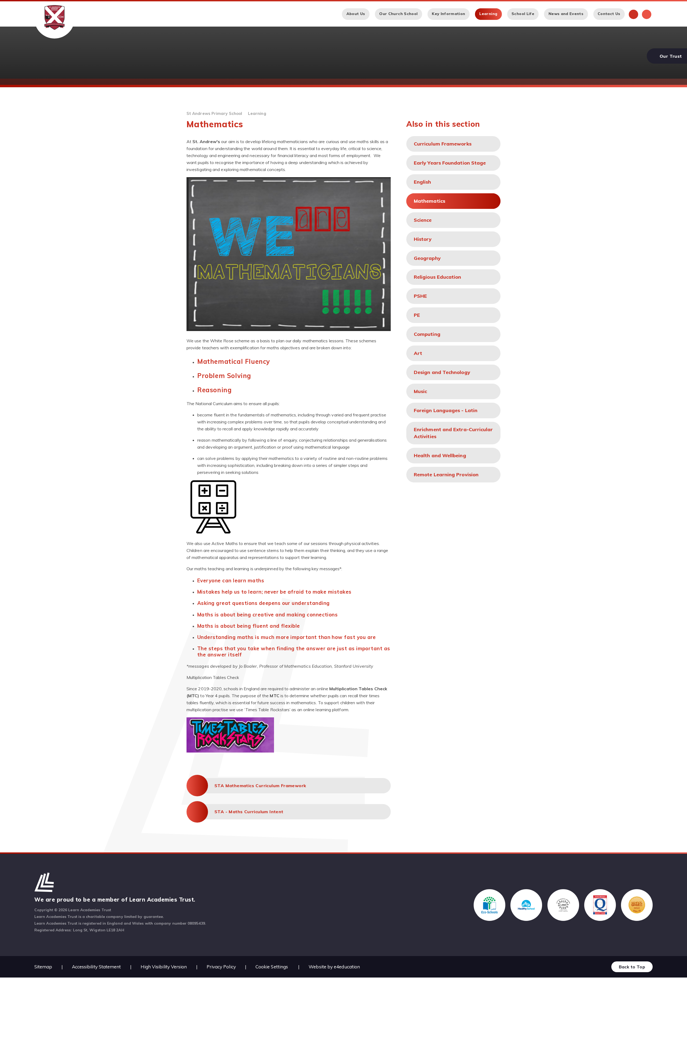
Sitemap (43, 966)
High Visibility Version (164, 966)
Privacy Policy (221, 966)
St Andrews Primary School (214, 113)
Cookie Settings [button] (271, 966)
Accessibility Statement (96, 966)
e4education (347, 966)
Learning (257, 113)
